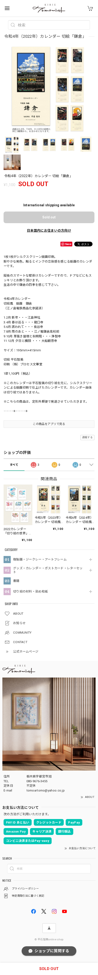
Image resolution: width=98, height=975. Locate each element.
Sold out (49, 217)
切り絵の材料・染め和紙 (30, 591)
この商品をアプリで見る (49, 424)
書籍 (16, 581)
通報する (87, 437)
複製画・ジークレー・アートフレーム (40, 559)
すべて (14, 464)
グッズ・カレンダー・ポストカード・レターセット (48, 570)
